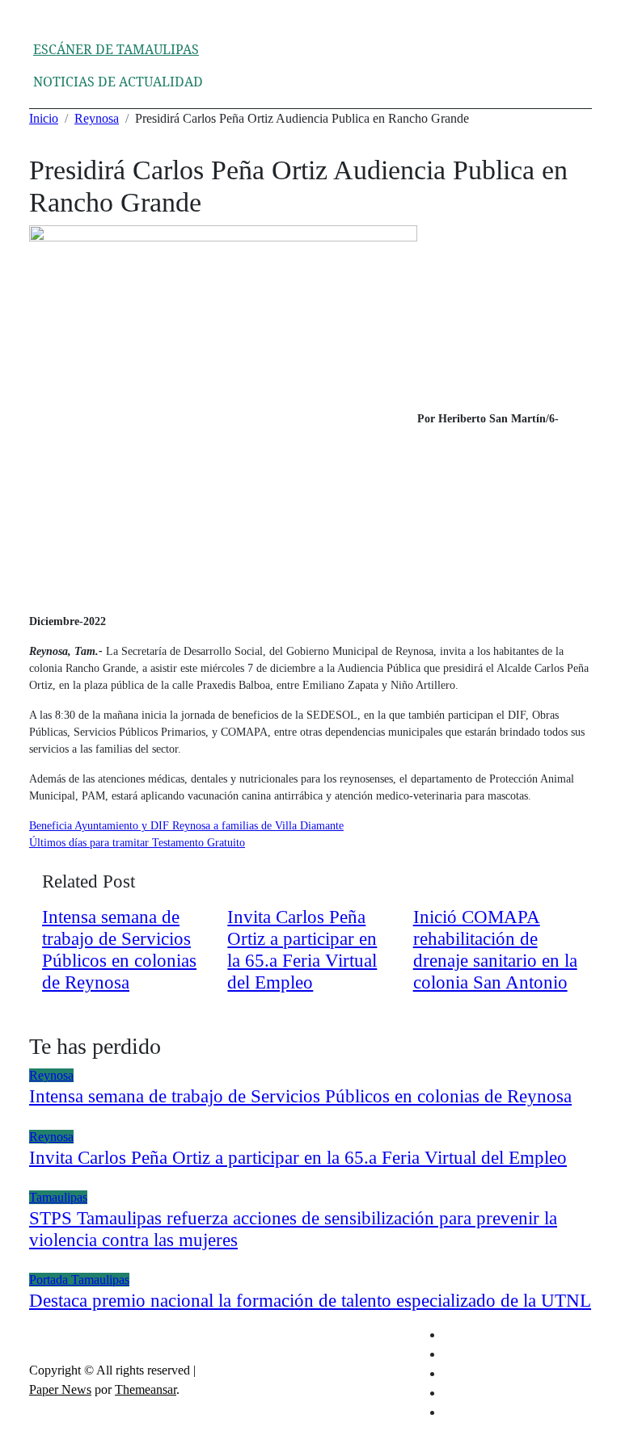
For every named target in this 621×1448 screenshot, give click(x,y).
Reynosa (51, 1075)
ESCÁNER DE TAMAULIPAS (116, 49)
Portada (50, 1279)
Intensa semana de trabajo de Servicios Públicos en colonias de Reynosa (300, 1096)
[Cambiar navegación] (43, 34)
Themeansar (145, 1389)
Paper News (60, 1389)
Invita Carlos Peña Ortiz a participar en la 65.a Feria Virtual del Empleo (298, 1158)
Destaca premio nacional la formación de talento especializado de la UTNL (310, 1301)
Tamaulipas (58, 1197)
